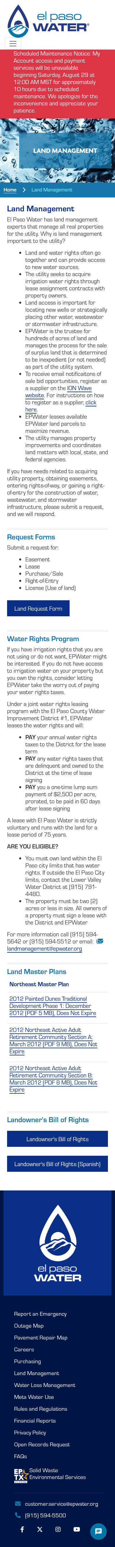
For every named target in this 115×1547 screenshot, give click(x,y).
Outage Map (29, 1325)
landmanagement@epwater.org (44, 948)
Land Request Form (38, 608)
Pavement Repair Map (41, 1337)
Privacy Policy (30, 1432)
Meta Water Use (34, 1396)
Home (10, 189)
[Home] (47, 19)
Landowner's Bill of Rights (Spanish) (57, 1164)
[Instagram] (58, 1529)
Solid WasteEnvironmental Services (57, 1474)
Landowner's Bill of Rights (57, 1139)
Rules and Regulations (40, 1408)
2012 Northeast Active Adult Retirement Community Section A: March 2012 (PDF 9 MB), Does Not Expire (53, 1040)
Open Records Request (42, 1444)
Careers (24, 1349)
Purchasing (27, 1361)
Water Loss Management (44, 1384)
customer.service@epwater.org (61, 1503)
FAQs (20, 1456)
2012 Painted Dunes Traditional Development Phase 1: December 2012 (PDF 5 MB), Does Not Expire (52, 1005)
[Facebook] (22, 1529)
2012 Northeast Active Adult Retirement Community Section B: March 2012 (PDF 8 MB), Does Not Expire (53, 1078)
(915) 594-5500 (45, 1515)
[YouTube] (76, 1529)
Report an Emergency (40, 1313)
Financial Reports (35, 1420)
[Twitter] (40, 1529)
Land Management (36, 1373)
